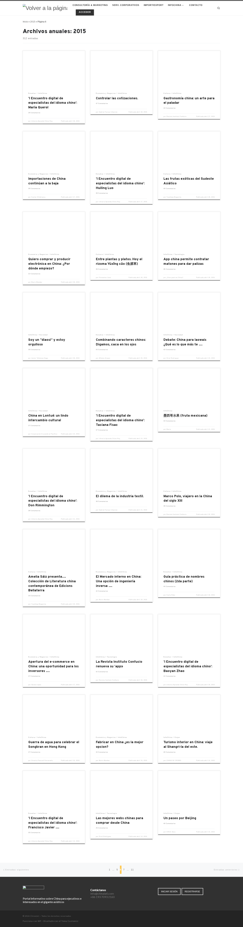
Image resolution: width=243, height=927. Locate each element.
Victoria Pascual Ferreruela (42, 760)
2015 (32, 21)
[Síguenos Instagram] (214, 916)
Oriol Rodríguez (173, 358)
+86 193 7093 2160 (102, 897)
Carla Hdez (171, 595)
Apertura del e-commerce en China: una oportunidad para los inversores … (53, 666)
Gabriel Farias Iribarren (108, 112)
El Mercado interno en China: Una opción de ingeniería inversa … (118, 581)
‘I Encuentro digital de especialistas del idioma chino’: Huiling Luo (120, 183)
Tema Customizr (70, 921)
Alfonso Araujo (104, 358)
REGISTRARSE (192, 891)
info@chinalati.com (102, 893)
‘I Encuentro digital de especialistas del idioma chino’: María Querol (52, 103)
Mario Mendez (36, 282)
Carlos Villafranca (38, 197)
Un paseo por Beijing (179, 818)
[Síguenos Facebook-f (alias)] (204, 916)
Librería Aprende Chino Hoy (42, 121)
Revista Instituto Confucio (176, 116)
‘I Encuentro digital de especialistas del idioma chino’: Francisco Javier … (52, 823)
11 (132, 869)
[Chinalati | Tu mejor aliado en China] (45, 8)
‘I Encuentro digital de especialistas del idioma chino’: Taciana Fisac (120, 420)
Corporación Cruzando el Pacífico (44, 434)
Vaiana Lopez (36, 685)
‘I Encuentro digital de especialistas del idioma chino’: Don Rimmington (52, 501)
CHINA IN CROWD (174, 760)
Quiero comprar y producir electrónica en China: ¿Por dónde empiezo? (49, 264)
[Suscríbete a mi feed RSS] (219, 916)
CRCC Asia (171, 832)
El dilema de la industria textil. (120, 496)
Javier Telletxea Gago (39, 358)
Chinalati (34, 916)
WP (39, 921)
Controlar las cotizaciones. (117, 98)
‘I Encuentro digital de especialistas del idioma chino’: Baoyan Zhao (187, 666)
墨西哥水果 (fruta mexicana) (185, 416)
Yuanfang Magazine (174, 197)
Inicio (25, 21)
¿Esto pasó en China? (175, 277)
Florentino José (105, 277)
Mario (169, 429)
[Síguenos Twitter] (209, 916)
